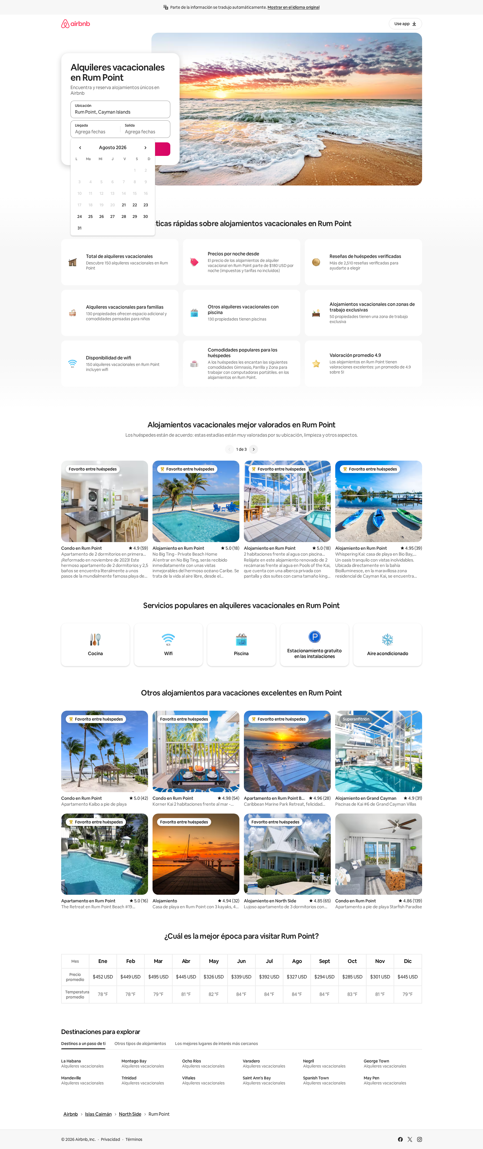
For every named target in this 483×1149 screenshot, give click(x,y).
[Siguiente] (253, 449)
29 (135, 216)
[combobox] (120, 112)
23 (146, 204)
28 (124, 216)
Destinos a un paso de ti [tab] (83, 1043)
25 (90, 216)
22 (135, 204)
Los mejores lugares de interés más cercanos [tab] (216, 1043)
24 (79, 216)
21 (124, 204)
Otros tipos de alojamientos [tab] (140, 1043)
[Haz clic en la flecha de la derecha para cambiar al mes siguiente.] (145, 147)
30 (145, 216)
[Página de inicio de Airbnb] (75, 23)
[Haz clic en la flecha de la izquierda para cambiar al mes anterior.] (80, 147)
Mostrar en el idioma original (293, 7)
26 (101, 216)
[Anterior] (229, 449)
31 (79, 228)
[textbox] (95, 131)
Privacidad (110, 1139)
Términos (133, 1139)
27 (112, 216)
